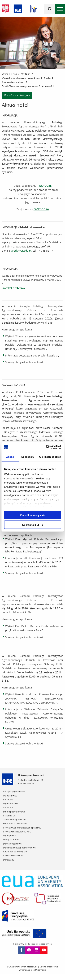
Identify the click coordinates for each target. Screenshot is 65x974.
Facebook (21, 950)
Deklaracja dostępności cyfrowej (19, 847)
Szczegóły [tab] (27, 456)
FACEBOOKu (41, 209)
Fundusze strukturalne (15, 823)
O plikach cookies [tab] (50, 456)
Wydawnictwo (10, 803)
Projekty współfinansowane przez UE (22, 827)
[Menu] (60, 9)
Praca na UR (9, 815)
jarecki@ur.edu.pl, (21, 250)
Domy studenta (11, 839)
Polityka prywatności (14, 791)
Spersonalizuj (30, 524)
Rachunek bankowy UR (15, 851)
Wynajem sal (9, 835)
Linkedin (36, 950)
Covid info (8, 807)
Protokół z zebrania (13, 288)
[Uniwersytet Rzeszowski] (18, 8)
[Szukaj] (49, 9)
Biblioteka (8, 799)
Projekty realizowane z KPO (17, 831)
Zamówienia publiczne (14, 819)
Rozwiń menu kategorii (17, 95)
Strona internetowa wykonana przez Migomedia (38, 968)
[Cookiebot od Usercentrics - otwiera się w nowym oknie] (46, 447)
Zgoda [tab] (10, 456)
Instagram (29, 950)
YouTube (43, 950)
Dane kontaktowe (12, 843)
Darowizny (8, 859)
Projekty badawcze (13, 855)
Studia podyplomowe (14, 811)
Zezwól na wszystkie (32, 515)
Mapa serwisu (10, 795)
